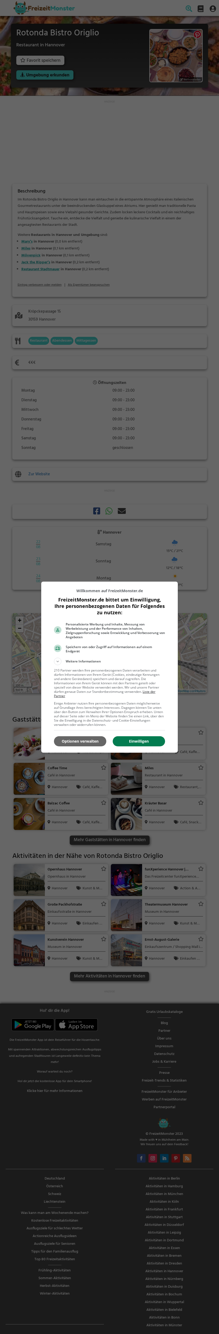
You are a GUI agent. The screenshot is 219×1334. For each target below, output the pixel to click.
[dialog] (109, 667)
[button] (109, 661)
